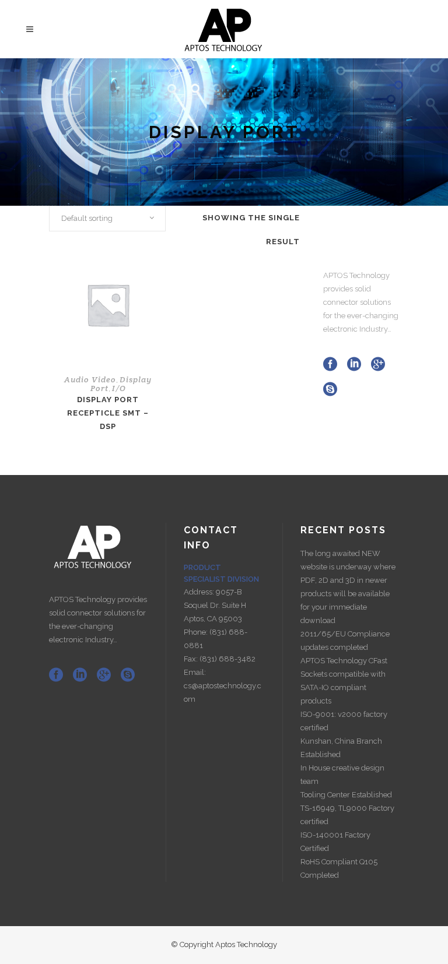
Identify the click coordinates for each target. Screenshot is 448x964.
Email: (195, 672)
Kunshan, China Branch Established (341, 748)
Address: (200, 591)
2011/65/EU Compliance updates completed (345, 640)
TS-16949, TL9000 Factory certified (347, 815)
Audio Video (90, 379)
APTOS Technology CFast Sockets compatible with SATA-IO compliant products (343, 680)
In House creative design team (342, 775)
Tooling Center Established (346, 794)
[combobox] (107, 218)
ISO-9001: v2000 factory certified (343, 721)
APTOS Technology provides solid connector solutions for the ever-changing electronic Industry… (360, 302)
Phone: (196, 632)
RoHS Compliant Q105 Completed (338, 868)
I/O (119, 388)
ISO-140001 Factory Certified (335, 842)
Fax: (192, 659)
